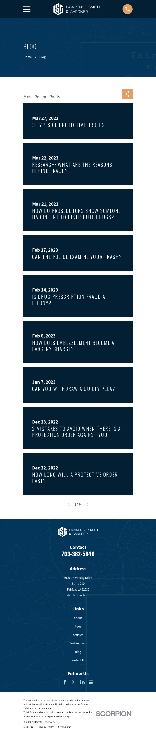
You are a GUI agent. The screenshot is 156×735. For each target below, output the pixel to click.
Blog (78, 652)
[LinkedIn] (82, 682)
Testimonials (78, 643)
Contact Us (78, 660)
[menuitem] (28, 726)
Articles (78, 635)
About (78, 618)
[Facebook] (65, 682)
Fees (78, 626)
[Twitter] (73, 682)
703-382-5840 (78, 553)
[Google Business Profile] (91, 682)
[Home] (76, 9)
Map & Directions (78, 595)
